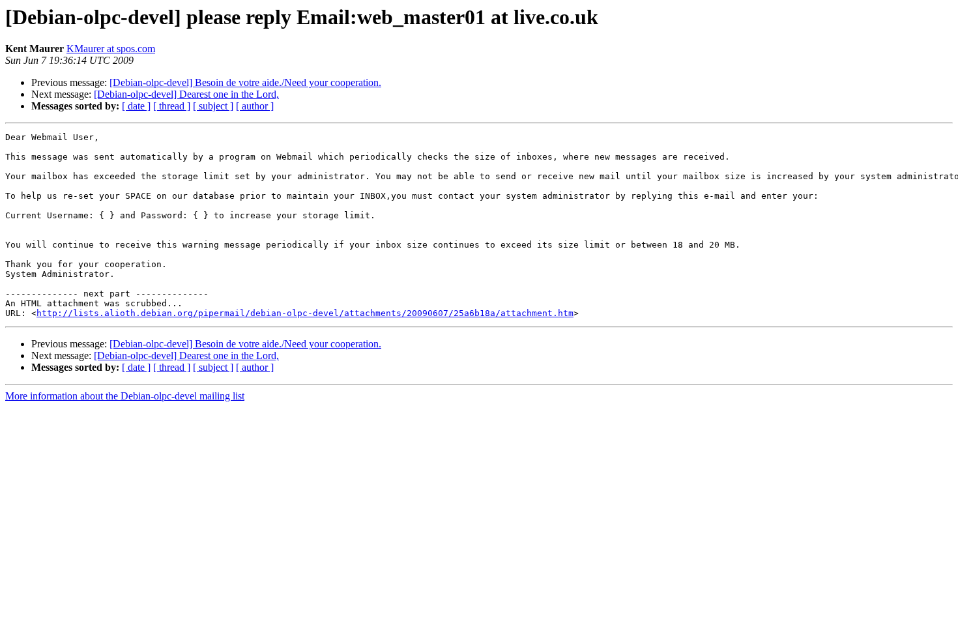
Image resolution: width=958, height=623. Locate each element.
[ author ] (255, 105)
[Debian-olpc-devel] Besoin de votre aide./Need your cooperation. (245, 82)
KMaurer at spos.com (110, 48)
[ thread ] (171, 105)
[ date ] (136, 105)
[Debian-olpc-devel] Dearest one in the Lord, (186, 94)
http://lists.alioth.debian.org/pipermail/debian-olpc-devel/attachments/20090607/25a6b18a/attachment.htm (304, 313)
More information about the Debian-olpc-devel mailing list (124, 395)
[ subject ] (213, 105)
